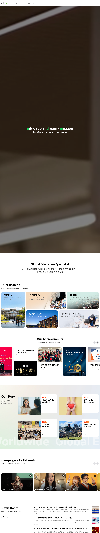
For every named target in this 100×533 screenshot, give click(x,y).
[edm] (4, 3)
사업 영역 (22, 3)
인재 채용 (35, 3)
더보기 (4, 516)
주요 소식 (29, 3)
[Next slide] (97, 342)
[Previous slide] (94, 342)
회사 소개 (16, 3)
